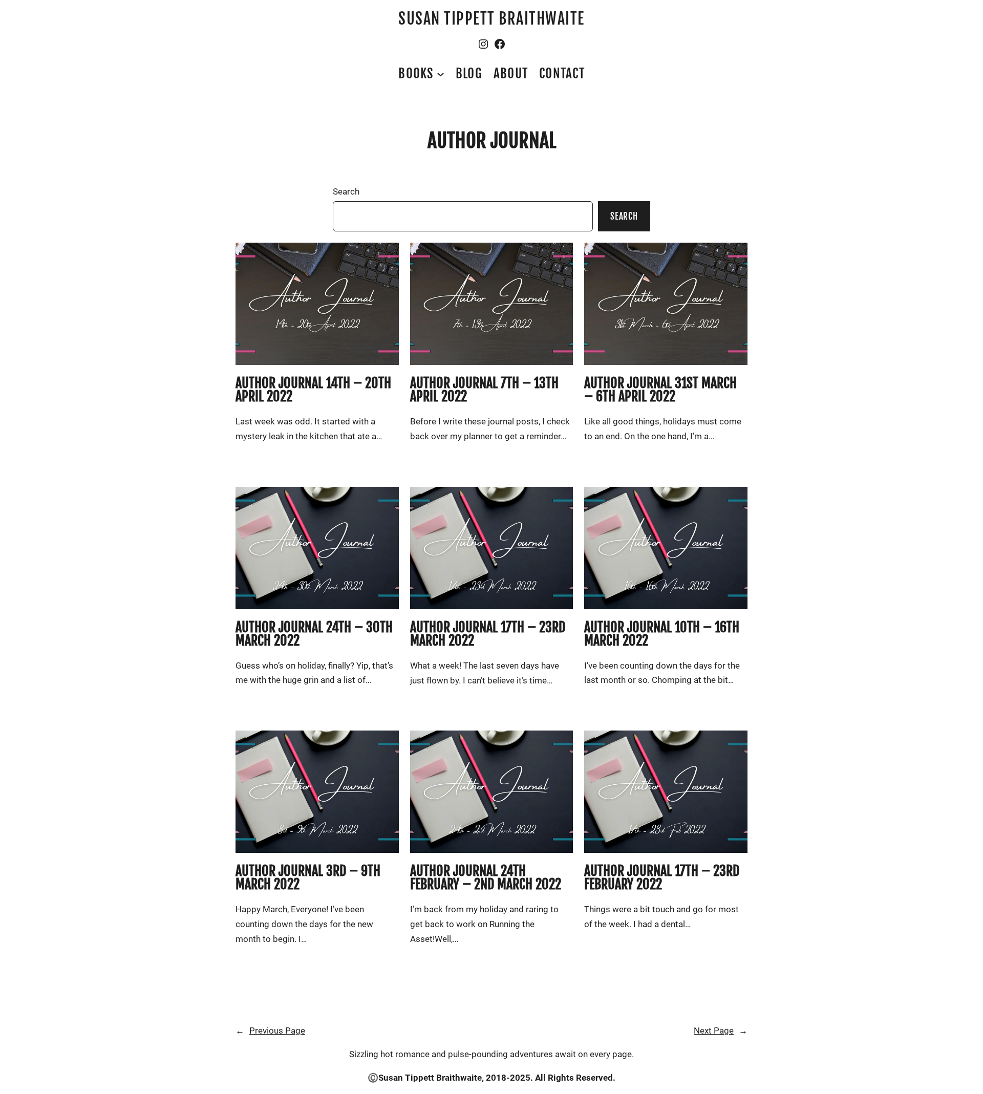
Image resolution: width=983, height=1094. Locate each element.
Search (346, 191)
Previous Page (270, 1030)
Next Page (720, 1030)
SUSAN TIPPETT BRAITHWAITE (491, 18)
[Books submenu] (440, 73)
